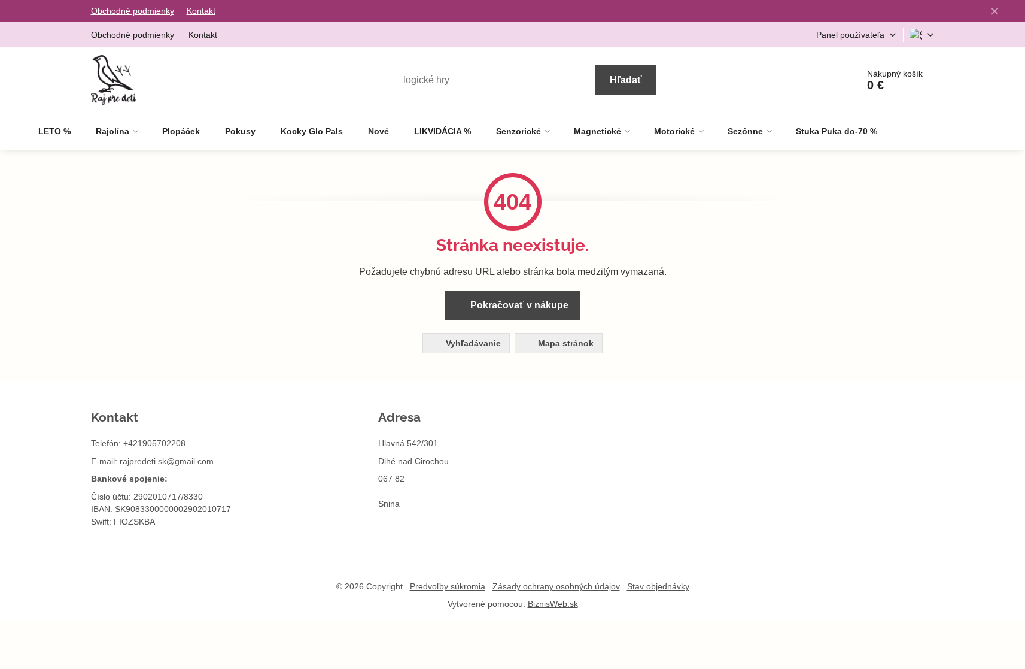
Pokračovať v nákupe (518, 305)
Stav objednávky (658, 586)
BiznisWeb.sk (553, 604)
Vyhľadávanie (472, 343)
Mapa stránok (565, 343)
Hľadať (626, 80)
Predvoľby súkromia (447, 586)
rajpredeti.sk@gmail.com (167, 461)
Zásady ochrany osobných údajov (556, 586)
